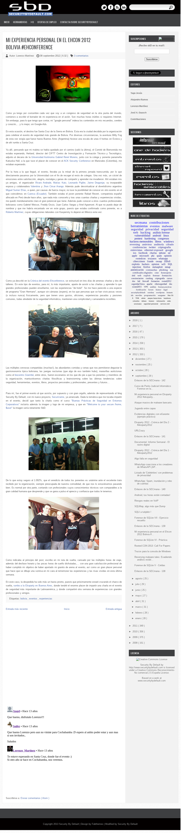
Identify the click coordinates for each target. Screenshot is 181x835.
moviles (139, 295)
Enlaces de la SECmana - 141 (149, 436)
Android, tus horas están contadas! (152, 495)
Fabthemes (98, 824)
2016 (135, 331)
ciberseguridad (161, 284)
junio (138, 590)
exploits (136, 264)
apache (149, 284)
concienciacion (137, 278)
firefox (146, 267)
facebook (143, 253)
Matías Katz (59, 182)
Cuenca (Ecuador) (36, 193)
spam (159, 255)
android (157, 235)
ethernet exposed (154, 250)
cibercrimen (139, 261)
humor (158, 290)
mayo (138, 595)
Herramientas (20, 22)
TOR (137, 298)
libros (158, 241)
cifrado (170, 244)
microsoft (144, 255)
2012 (135, 354)
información (161, 301)
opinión (168, 255)
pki (152, 255)
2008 (135, 642)
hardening (150, 238)
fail (138, 281)
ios (134, 252)
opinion (155, 264)
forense (156, 275)
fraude (150, 261)
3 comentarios (81, 55)
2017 (135, 326)
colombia (136, 301)
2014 (135, 343)
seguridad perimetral (151, 304)
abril (137, 601)
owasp (159, 261)
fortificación (141, 290)
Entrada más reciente (17, 609)
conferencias (140, 247)
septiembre (141, 376)
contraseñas (151, 270)
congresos (163, 238)
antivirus (147, 244)
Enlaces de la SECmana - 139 (149, 526)
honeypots (166, 272)
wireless (151, 292)
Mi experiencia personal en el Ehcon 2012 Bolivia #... (152, 533)
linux (166, 235)
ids (132, 295)
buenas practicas (164, 287)
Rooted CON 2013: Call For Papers (152, 545)
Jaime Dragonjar (95, 182)
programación (150, 295)
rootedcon (141, 258)
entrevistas (136, 250)
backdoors (167, 298)
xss (171, 270)
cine (157, 272)
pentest (138, 238)
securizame (138, 304)
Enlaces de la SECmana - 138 (149, 571)
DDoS (167, 261)
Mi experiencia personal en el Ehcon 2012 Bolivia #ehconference (48, 43)
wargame (161, 295)
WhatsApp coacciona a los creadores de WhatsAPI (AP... (153, 465)
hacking (145, 232)
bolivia (24, 598)
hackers (145, 264)
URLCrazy (139, 430)
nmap (167, 267)
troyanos (152, 258)
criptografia (164, 247)
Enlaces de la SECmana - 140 (149, 489)
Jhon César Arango (54, 186)
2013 (135, 348)
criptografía (160, 278)
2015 (135, 337)
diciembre (140, 359)
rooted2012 (166, 281)
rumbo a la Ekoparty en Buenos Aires (33, 585)
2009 (135, 637)
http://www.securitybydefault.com (146, 667)
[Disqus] (64, 658)
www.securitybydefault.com (152, 680)
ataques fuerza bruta (154, 298)
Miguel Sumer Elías (16, 190)
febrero (139, 612)
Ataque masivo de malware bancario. (153, 402)
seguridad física (138, 284)
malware (167, 226)
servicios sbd (165, 304)
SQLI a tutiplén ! (142, 512)
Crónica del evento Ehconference (47, 280)
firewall (145, 281)
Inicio (7, 22)
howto (151, 290)
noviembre (141, 364)
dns (170, 284)
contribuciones (159, 222)
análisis (153, 287)
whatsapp (163, 258)
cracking (149, 278)
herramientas (139, 226)
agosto (139, 578)
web (139, 275)
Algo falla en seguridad (146, 458)
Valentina (35, 186)
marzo (138, 607)
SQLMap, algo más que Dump (149, 506)
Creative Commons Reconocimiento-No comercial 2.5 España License (154, 671)
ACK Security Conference (77, 161)
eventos (33, 598)
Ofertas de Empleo (47, 22)
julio (137, 584)
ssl (169, 253)
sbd (133, 275)
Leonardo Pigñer (76, 182)
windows (169, 241)
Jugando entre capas (145, 408)
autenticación (137, 270)
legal (165, 290)
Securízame (58, 397)
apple (134, 255)
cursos (169, 278)
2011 (135, 625)
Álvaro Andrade (43, 182)
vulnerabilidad (142, 235)
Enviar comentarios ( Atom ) (35, 798)
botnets (170, 292)
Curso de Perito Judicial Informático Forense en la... (152, 387)
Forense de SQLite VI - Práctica (150, 540)
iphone (162, 253)
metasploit (157, 267)
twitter (152, 247)
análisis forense (161, 232)
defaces (144, 301)
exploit (147, 275)
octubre (139, 370)
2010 (135, 631)
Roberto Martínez (14, 212)
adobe (143, 298)
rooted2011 (137, 287)
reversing (135, 244)
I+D (32, 22)
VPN (146, 287)
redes (169, 301)
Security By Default (69, 824)
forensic (151, 301)
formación (167, 275)
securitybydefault (138, 292)
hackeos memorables (141, 241)
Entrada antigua (114, 609)
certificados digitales (142, 272)
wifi (163, 264)
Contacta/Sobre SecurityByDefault (79, 22)
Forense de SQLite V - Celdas (149, 565)
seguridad (137, 229)
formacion (155, 281)
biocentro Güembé (24, 375)
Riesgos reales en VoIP (146, 500)
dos (133, 281)
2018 (135, 320)
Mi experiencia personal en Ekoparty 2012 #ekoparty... (153, 395)
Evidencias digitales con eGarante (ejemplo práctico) (151, 415)
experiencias (45, 598)
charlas (153, 253)
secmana (141, 222)
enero (138, 618)
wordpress (160, 292)
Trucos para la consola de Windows (152, 551)
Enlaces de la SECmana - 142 (149, 380)
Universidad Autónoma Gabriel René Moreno (54, 157)
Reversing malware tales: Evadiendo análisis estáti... (153, 558)
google (169, 250)
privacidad (152, 229)
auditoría (159, 244)
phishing (163, 270)
